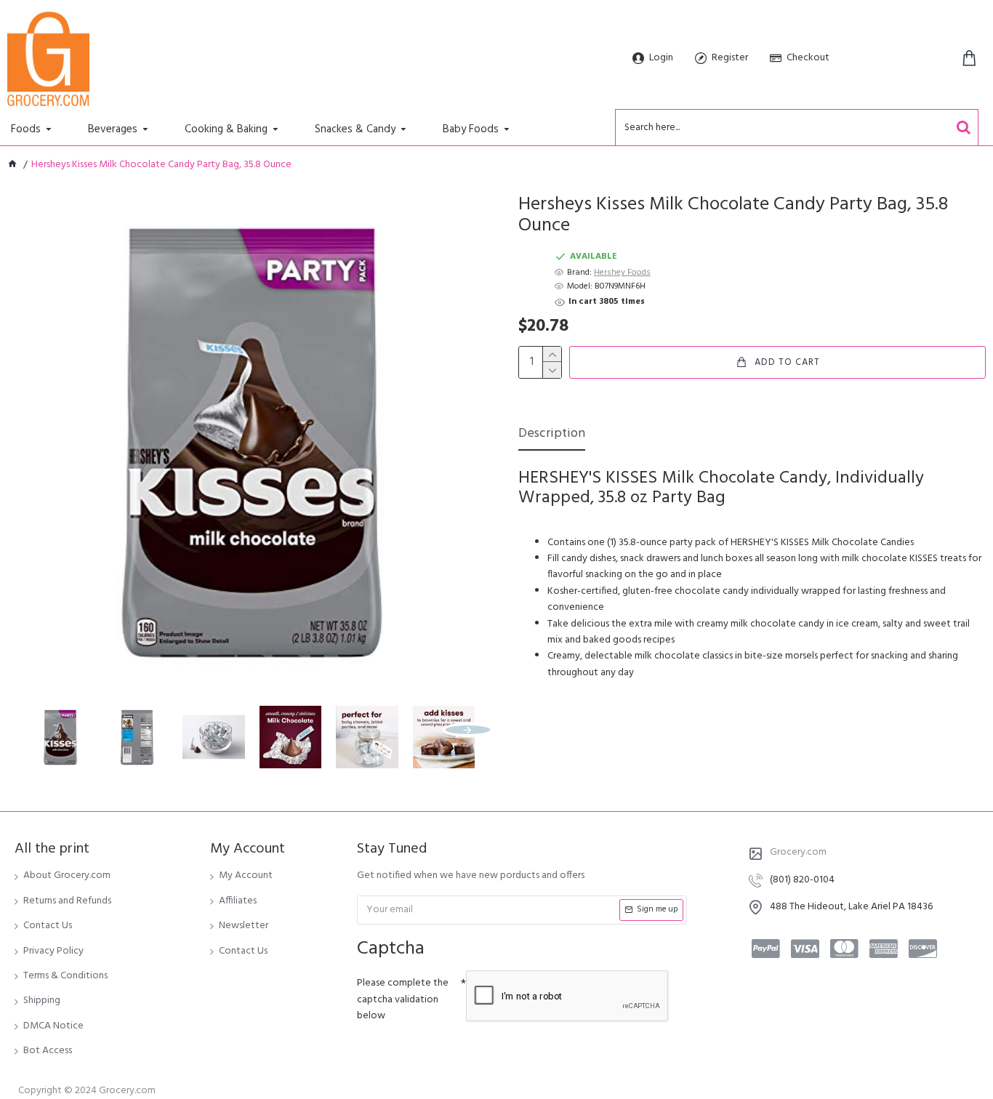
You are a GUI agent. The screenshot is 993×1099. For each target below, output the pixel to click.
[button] (36, 729)
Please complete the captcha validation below (403, 999)
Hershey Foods (622, 273)
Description (551, 435)
